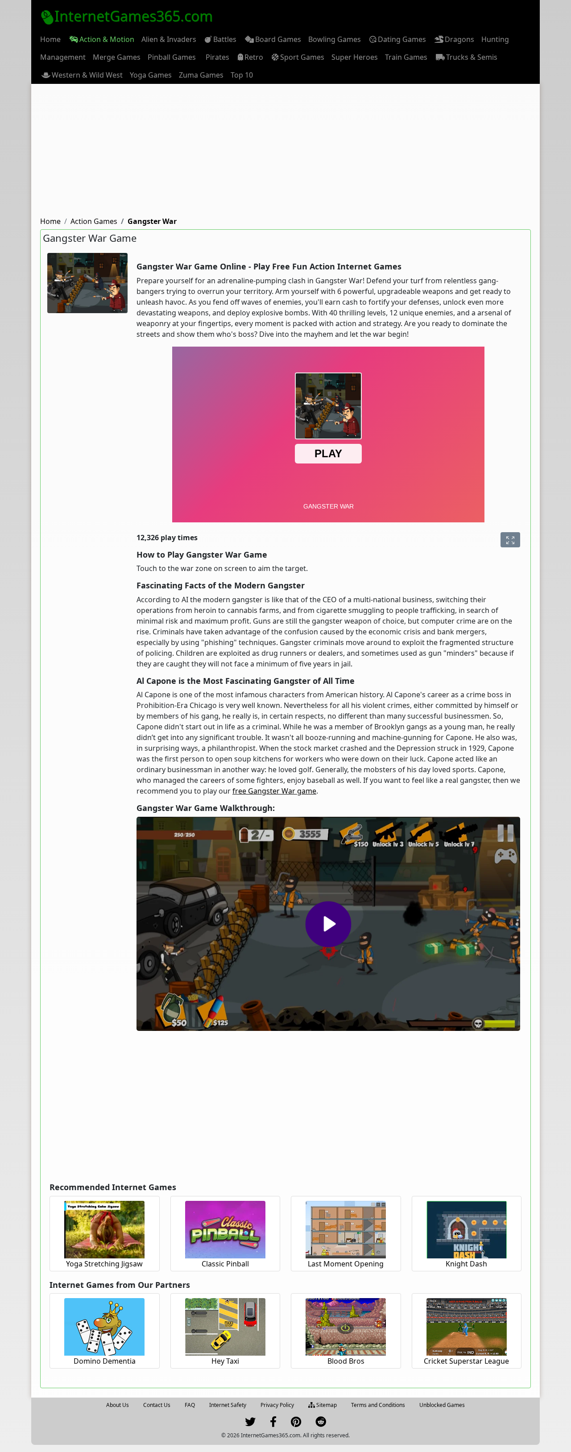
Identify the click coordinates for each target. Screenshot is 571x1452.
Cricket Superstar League (466, 1361)
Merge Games (117, 57)
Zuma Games (201, 75)
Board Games (278, 39)
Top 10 (242, 75)
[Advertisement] (285, 150)
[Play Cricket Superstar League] (466, 1325)
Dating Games (402, 39)
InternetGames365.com (133, 15)
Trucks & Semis (471, 57)
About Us (117, 1405)
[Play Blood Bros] (346, 1325)
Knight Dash (466, 1264)
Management (63, 57)
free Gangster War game (274, 791)
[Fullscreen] (510, 539)
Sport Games (302, 57)
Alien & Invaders (168, 39)
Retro (253, 57)
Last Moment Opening (346, 1264)
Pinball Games (172, 57)
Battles (224, 39)
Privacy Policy (277, 1405)
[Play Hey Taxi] (225, 1325)
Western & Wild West (87, 75)
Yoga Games (151, 75)
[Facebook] (273, 1423)
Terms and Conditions (378, 1405)
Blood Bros (345, 1361)
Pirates (217, 57)
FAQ (190, 1405)
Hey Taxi (225, 1361)
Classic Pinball (225, 1264)
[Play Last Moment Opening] (346, 1228)
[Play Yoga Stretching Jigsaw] (104, 1228)
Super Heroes (354, 57)
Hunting (495, 39)
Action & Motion (106, 39)
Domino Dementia (105, 1361)
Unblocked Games (442, 1405)
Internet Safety (227, 1405)
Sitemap (326, 1405)
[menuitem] (50, 39)
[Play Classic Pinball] (225, 1228)
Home (50, 39)
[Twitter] (250, 1423)
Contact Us (156, 1405)
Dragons (459, 39)
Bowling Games (334, 39)
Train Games (406, 57)
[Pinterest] (296, 1423)
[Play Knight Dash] (466, 1228)
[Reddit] (320, 1423)
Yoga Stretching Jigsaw (104, 1264)
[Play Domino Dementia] (104, 1325)
